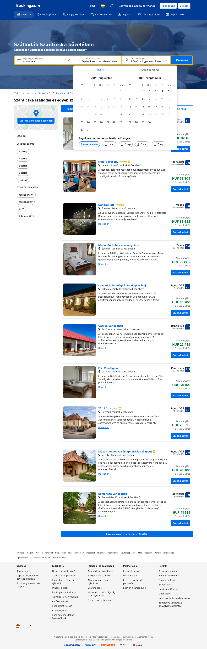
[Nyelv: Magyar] (103, 6)
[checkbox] (121, 91)
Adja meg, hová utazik (33, 59)
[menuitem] (24, 14)
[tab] (100, 70)
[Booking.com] (28, 6)
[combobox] (44, 61)
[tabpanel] (125, 112)
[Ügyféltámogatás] (112, 6)
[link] (36, 151)
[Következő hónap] (171, 78)
